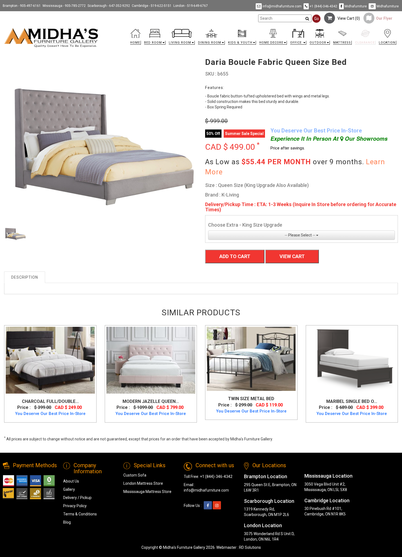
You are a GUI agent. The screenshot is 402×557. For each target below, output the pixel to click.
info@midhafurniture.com (282, 6)
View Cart (292, 256)
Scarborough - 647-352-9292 (109, 6)
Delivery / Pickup (77, 497)
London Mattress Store (143, 483)
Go (316, 18)
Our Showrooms (365, 138)
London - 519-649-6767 (190, 6)
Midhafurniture (355, 6)
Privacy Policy (75, 506)
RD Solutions (250, 547)
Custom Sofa (134, 475)
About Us (71, 481)
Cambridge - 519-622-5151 (151, 6)
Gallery (69, 489)
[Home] (51, 38)
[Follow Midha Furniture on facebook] (208, 505)
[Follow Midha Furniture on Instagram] (217, 505)
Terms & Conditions (80, 514)
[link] (250, 30)
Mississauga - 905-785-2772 (64, 6)
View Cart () (347, 18)
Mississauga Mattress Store (147, 491)
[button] (154, 38)
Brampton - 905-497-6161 (22, 6)
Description (24, 277)
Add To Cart (234, 256)
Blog (67, 522)
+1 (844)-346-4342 (323, 6)
